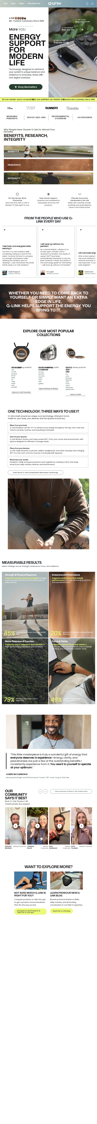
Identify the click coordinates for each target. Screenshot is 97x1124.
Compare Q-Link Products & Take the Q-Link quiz (28, 912)
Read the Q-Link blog (61, 911)
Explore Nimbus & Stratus (48, 389)
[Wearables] (21, 352)
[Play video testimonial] (15, 825)
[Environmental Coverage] (48, 352)
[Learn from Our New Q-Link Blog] (66, 881)
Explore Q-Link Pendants (21, 392)
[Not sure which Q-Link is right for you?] (30, 881)
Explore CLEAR (75, 395)
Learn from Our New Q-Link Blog (65, 894)
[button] (5, 3)
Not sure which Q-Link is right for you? (30, 894)
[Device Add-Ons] (76, 352)
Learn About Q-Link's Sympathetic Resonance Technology (35, 472)
